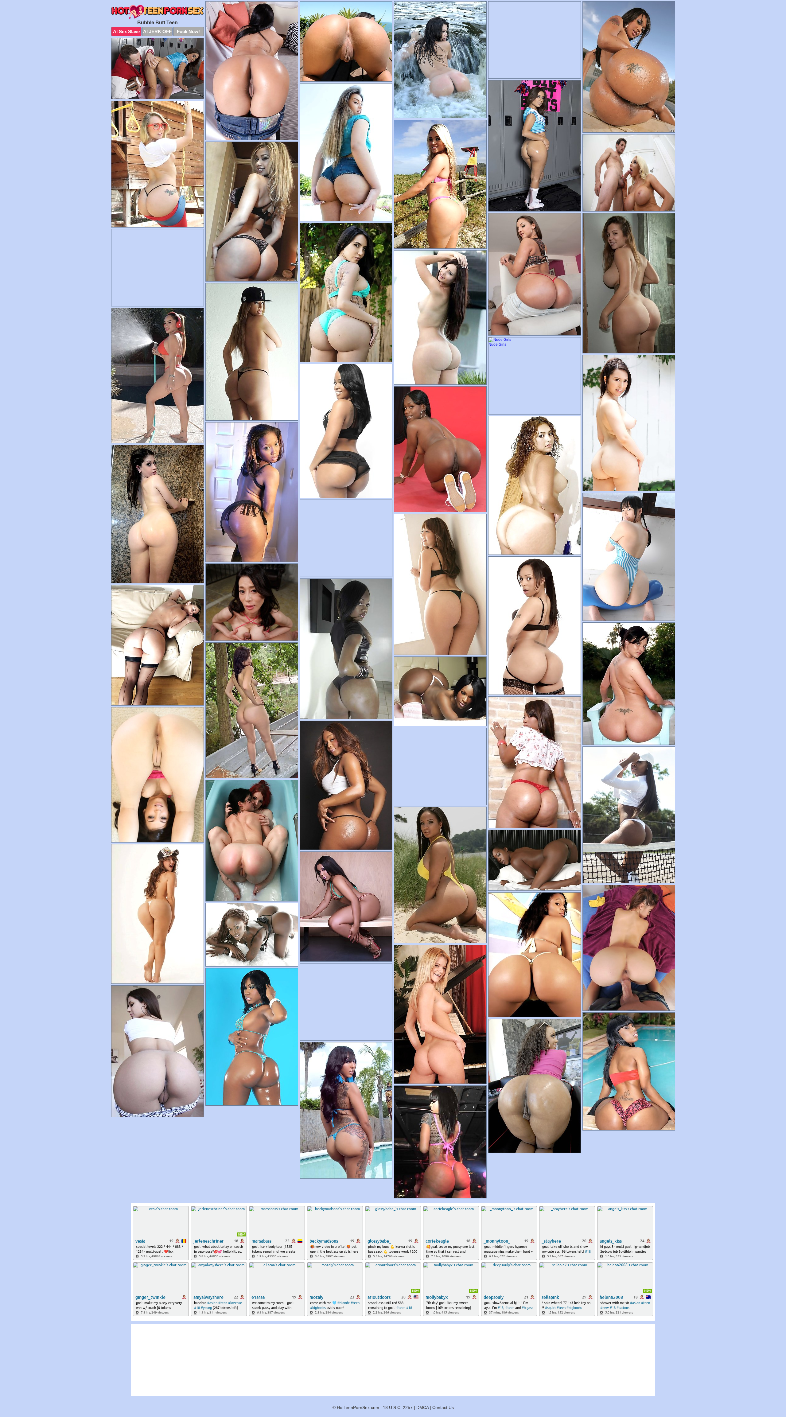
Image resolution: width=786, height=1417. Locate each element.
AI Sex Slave (126, 31)
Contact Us (443, 1407)
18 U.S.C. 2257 (398, 1407)
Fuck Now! (188, 31)
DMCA (422, 1407)
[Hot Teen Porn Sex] (157, 12)
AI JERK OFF (157, 31)
